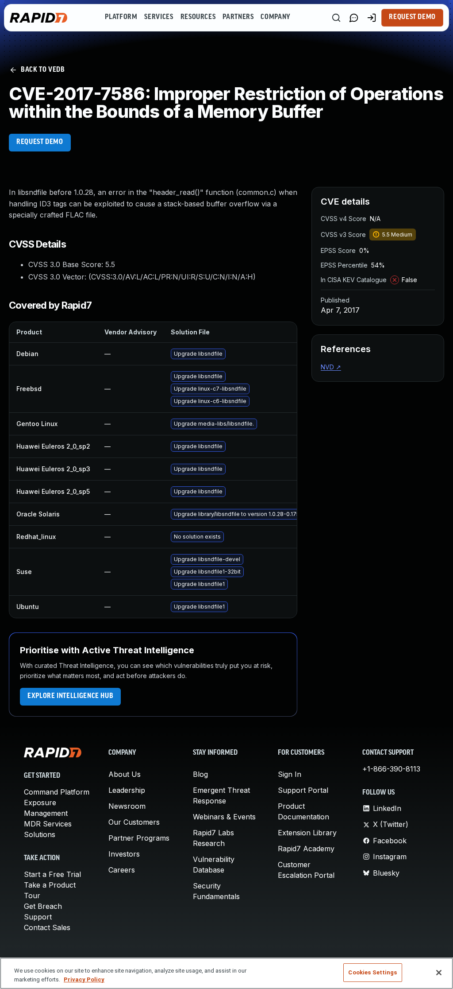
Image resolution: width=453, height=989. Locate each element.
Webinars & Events (224, 816)
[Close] (439, 972)
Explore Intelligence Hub (70, 696)
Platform (121, 17)
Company (275, 17)
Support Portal (303, 790)
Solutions (39, 834)
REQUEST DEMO (39, 142)
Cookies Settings (372, 972)
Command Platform (56, 791)
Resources (198, 17)
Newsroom (127, 806)
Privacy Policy (84, 979)
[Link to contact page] (354, 18)
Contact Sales (47, 927)
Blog (200, 774)
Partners (238, 17)
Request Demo (412, 17)
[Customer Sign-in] (372, 18)
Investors (124, 853)
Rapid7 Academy (306, 848)
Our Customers (134, 822)
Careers (121, 869)
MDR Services (48, 823)
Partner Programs (138, 838)
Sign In (289, 774)
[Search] (336, 18)
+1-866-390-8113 (391, 768)
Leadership (126, 790)
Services (158, 17)
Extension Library (307, 832)
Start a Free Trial (52, 874)
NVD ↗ (331, 367)
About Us (124, 774)
